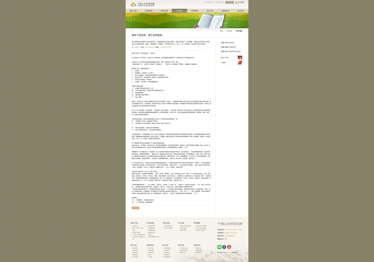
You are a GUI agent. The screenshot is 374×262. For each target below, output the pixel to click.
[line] (219, 247)
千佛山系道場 (168, 226)
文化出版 (179, 11)
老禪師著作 (151, 228)
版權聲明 (198, 252)
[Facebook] (224, 247)
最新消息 (151, 248)
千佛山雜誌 (183, 228)
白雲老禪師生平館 (153, 237)
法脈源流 (135, 226)
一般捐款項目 (184, 248)
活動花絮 (151, 252)
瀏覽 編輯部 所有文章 (228, 47)
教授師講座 (167, 257)
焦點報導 (151, 250)
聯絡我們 (221, 2)
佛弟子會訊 (183, 230)
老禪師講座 (167, 248)
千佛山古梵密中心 (201, 230)
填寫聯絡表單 (230, 236)
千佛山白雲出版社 (185, 226)
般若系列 (135, 250)
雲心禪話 (135, 257)
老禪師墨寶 (151, 230)
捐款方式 (182, 252)
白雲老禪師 (149, 11)
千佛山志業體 (168, 228)
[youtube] (229, 247)
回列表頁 (135, 208)
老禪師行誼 (151, 232)
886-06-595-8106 (231, 233)
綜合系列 (167, 250)
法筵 (149, 255)
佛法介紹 (210, 11)
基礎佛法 (135, 248)
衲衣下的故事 (150, 47)
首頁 (221, 31)
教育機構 (195, 11)
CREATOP (229, 252)
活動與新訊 (225, 11)
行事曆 (150, 257)
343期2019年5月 (166, 47)
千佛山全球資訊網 (143, 4)
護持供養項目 (184, 250)
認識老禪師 (151, 226)
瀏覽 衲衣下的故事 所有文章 (231, 51)
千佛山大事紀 (136, 232)
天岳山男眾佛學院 (201, 228)
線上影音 (241, 11)
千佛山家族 (164, 11)
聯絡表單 (198, 248)
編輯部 (137, 47)
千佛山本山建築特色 (138, 235)
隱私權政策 (199, 250)
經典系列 (135, 252)
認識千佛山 (133, 11)
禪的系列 (167, 255)
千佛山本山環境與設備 (138, 238)
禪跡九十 (151, 235)
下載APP (211, 2)
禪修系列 (135, 255)
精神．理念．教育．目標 (138, 229)
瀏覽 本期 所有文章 (227, 43)
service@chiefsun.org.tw (234, 230)
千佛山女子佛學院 (201, 226)
